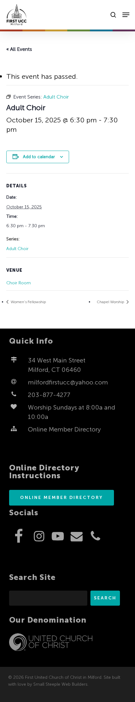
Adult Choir (17, 248)
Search (105, 598)
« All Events (19, 49)
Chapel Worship (111, 302)
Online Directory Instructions (44, 471)
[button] (125, 15)
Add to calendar (39, 156)
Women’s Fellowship (28, 302)
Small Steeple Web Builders (60, 684)
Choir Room (18, 283)
